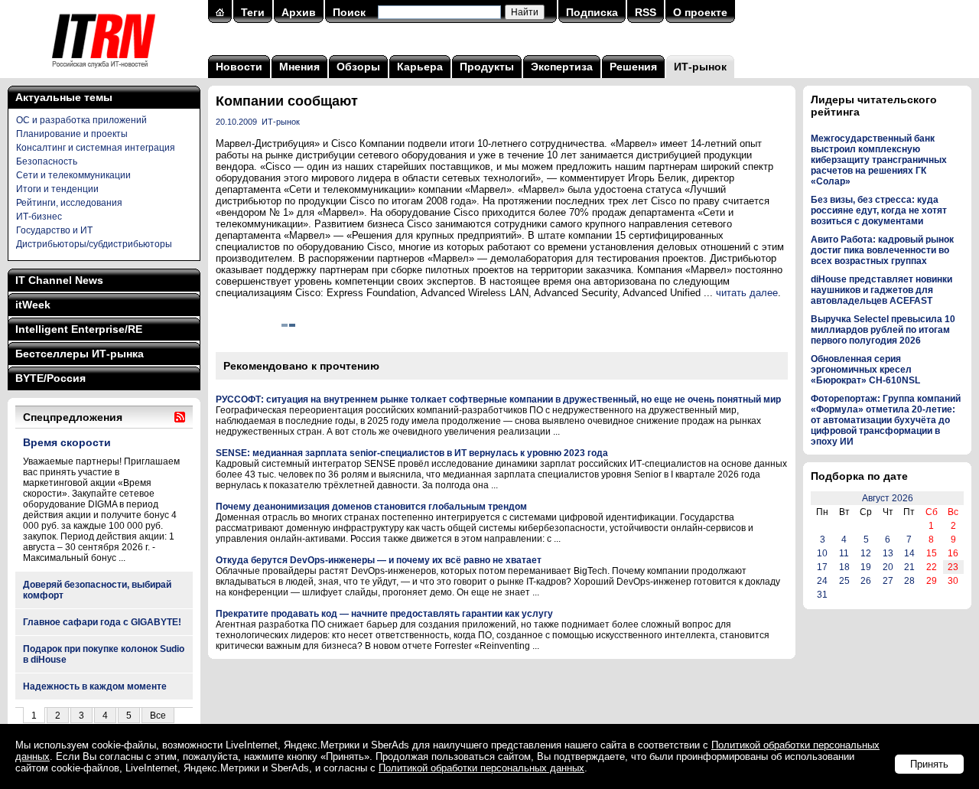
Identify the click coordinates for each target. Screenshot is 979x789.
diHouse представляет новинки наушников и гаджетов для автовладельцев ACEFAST (881, 290)
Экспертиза (562, 66)
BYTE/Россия (50, 378)
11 (844, 553)
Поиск (349, 12)
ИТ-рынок (700, 66)
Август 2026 (887, 498)
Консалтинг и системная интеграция (95, 147)
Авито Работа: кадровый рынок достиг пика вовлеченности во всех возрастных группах (882, 250)
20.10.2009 (236, 121)
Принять (929, 764)
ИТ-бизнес (39, 216)
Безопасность (46, 161)
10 (822, 553)
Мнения (299, 66)
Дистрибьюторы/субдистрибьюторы (94, 244)
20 (888, 567)
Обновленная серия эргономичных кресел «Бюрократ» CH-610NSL (865, 370)
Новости (239, 66)
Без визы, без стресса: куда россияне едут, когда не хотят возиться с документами (879, 210)
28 (909, 580)
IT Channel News (59, 280)
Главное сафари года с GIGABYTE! (102, 622)
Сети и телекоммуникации (73, 175)
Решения (633, 66)
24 (822, 580)
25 (844, 580)
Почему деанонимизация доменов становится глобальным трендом (371, 506)
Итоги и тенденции (57, 189)
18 (844, 567)
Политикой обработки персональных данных (481, 768)
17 (822, 567)
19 (865, 567)
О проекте (700, 12)
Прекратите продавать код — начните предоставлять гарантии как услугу (384, 613)
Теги (253, 12)
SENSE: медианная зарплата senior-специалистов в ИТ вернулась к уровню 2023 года (412, 453)
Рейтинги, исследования (69, 202)
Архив (298, 12)
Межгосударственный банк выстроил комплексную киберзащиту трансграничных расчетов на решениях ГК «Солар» (879, 160)
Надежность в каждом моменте (95, 686)
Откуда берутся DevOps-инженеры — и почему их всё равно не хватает (379, 560)
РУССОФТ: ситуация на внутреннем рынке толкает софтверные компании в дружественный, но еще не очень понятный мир (498, 399)
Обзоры (358, 66)
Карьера (420, 66)
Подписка (592, 12)
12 (865, 553)
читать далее (747, 292)
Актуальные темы (63, 97)
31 (822, 594)
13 (888, 553)
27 (888, 580)
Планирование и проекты (72, 134)
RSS (645, 12)
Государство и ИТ (54, 230)
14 (909, 553)
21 (909, 567)
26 (865, 580)
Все (158, 715)
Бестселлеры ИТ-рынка (79, 353)
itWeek (32, 304)
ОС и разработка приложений (81, 120)
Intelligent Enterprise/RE (78, 329)
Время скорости (67, 442)
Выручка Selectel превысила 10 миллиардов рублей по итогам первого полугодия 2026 (883, 330)
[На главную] (103, 72)
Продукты (487, 66)
